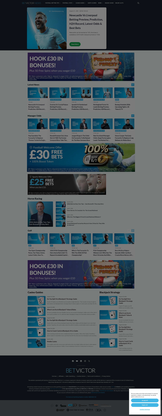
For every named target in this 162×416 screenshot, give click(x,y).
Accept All (145, 400)
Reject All (145, 405)
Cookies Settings (145, 409)
